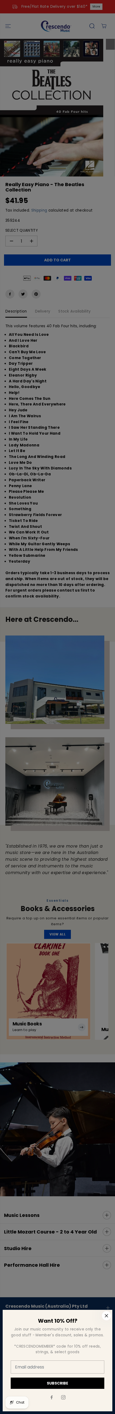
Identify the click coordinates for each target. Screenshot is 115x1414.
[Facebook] (51, 1397)
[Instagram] (63, 1397)
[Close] (106, 1316)
